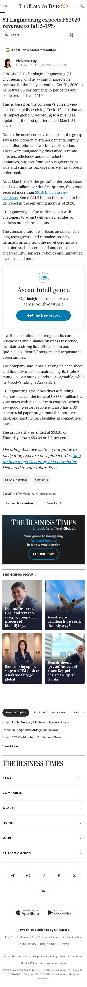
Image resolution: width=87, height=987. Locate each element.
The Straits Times (17, 937)
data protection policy (53, 963)
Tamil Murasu (47, 944)
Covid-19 (41, 480)
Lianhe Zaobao (72, 937)
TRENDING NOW (17, 574)
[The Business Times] (39, 6)
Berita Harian (27, 944)
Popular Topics (16, 712)
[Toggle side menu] (5, 6)
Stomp (64, 944)
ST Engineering (16, 480)
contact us (24, 956)
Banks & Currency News (50, 712)
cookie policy (29, 963)
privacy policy (49, 956)
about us (9, 956)
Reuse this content (20, 503)
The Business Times (45, 937)
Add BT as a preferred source (33, 50)
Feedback (54, 503)
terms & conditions (71, 956)
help (36, 956)
